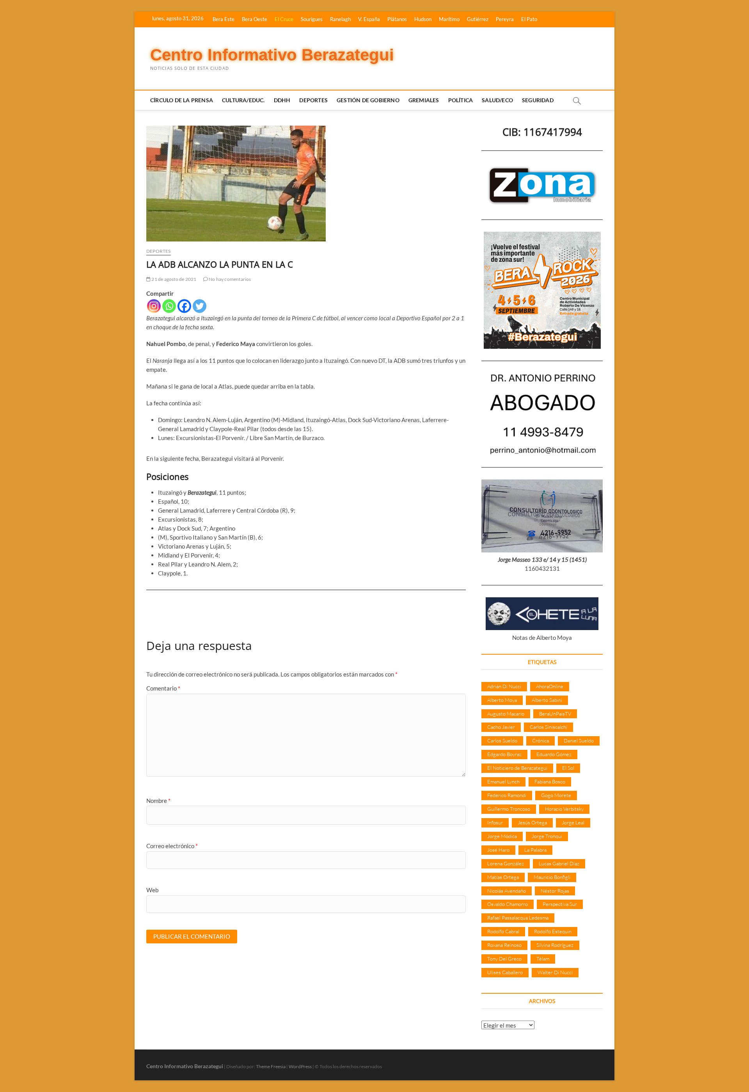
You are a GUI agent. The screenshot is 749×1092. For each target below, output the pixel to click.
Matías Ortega (503, 877)
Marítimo (449, 19)
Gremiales (423, 100)
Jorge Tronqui (547, 836)
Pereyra (505, 19)
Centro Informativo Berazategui (272, 55)
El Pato (529, 19)
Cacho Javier (501, 727)
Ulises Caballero (505, 972)
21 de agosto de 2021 (173, 279)
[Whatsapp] (169, 306)
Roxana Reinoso (504, 945)
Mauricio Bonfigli (552, 877)
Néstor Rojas (555, 891)
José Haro (498, 850)
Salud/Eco (497, 100)
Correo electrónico (172, 845)
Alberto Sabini (547, 700)
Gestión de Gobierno (368, 100)
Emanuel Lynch (503, 781)
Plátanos (397, 19)
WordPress (300, 1066)
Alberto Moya (502, 700)
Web (152, 889)
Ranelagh (340, 19)
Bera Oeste (254, 19)
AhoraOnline (549, 686)
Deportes (313, 100)
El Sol (568, 768)
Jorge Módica (502, 836)
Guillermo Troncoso (508, 809)
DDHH (282, 100)
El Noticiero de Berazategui (517, 768)
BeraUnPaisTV (555, 713)
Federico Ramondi (506, 795)
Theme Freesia (271, 1066)
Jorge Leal (573, 822)
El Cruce (284, 19)
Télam (542, 958)
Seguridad (538, 100)
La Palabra (535, 850)
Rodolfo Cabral (503, 931)
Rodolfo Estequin (553, 931)
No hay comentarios (229, 279)
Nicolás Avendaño (506, 891)
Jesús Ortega (532, 822)
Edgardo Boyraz (504, 754)
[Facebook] (184, 306)
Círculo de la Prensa (181, 100)
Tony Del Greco (504, 958)
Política (460, 100)
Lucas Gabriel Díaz (559, 863)
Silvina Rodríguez (554, 945)
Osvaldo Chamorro (507, 904)
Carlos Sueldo (502, 740)
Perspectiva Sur (560, 904)
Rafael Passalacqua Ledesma (517, 917)
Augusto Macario (505, 713)
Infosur (495, 822)
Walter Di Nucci (555, 972)
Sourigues (312, 19)
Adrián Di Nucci (504, 686)
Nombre (158, 800)
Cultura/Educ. (243, 100)
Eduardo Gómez (554, 754)
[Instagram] (154, 306)
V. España (369, 19)
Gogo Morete (556, 795)
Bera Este (223, 19)
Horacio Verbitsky (564, 809)
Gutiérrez (477, 19)
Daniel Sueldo (579, 740)
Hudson (422, 19)
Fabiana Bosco (549, 781)
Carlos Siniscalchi (548, 727)
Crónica (540, 740)
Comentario (163, 688)
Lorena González (505, 863)
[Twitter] (199, 306)
